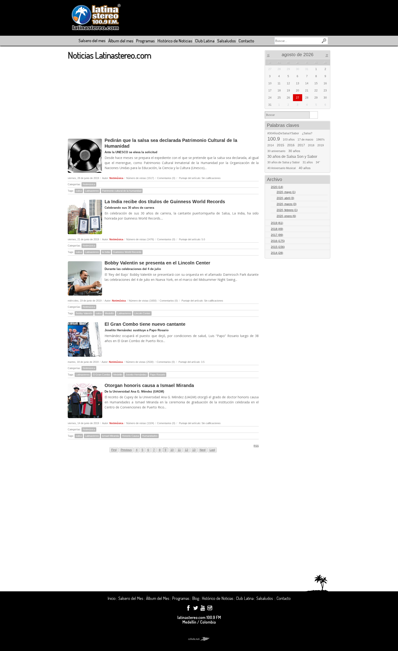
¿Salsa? (307, 133)
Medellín (109, 313)
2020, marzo (286, 204)
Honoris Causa (130, 435)
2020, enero (286, 216)
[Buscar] (314, 114)
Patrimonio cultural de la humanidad (121, 190)
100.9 (273, 139)
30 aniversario (276, 151)
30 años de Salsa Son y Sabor (292, 156)
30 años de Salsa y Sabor (283, 162)
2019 (320, 145)
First (114, 450)
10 (172, 450)
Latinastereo (92, 190)
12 (186, 450)
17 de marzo (305, 139)
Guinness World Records (127, 252)
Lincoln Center (142, 313)
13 (194, 450)
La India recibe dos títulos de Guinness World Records (165, 201)
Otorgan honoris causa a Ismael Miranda (149, 385)
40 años (304, 168)
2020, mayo (286, 192)
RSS (256, 445)
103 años (289, 139)
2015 (280, 145)
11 (179, 450)
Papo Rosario (157, 374)
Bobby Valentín (84, 313)
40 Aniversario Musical (281, 168)
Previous (126, 450)
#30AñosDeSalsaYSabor (283, 133)
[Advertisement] (163, 96)
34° (318, 162)
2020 (277, 187)
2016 (291, 145)
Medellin (117, 374)
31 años (308, 162)
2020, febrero (287, 210)
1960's (320, 139)
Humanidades (150, 435)
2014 (270, 145)
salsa (79, 190)
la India (106, 252)
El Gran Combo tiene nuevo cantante (145, 324)
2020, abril (285, 198)
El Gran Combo (101, 374)
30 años (294, 151)
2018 (311, 145)
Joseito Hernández (136, 374)
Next (202, 450)
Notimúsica (116, 178)
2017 (301, 145)
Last (212, 450)
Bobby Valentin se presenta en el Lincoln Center (157, 262)
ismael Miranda (110, 435)
